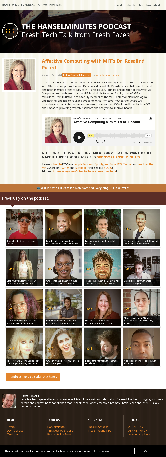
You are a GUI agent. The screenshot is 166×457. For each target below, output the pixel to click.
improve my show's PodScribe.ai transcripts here (84, 171)
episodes (119, 4)
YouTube (110, 164)
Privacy (11, 427)
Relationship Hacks (140, 434)
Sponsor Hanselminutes (118, 157)
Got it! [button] (147, 451)
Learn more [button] (104, 451)
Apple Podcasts (84, 164)
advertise (158, 4)
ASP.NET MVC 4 (137, 430)
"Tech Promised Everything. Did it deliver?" (101, 188)
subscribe (131, 4)
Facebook (81, 168)
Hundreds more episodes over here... (32, 377)
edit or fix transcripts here (107, 75)
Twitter (127, 164)
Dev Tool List (15, 430)
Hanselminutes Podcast (32, 5)
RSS (119, 164)
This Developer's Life (60, 430)
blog (148, 4)
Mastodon (13, 434)
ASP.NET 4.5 (135, 427)
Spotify (99, 164)
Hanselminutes (56, 427)
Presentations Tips (99, 430)
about (141, 4)
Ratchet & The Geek (59, 434)
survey (108, 168)
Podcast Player (76, 75)
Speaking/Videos (98, 427)
